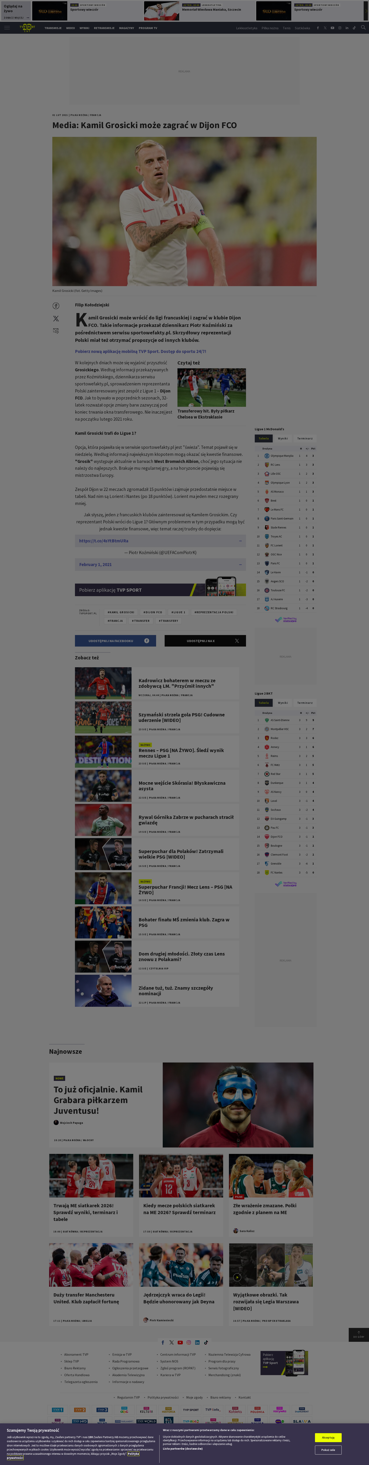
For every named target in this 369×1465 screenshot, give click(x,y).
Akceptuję (328, 1437)
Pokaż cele (328, 1450)
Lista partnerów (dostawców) (183, 1448)
